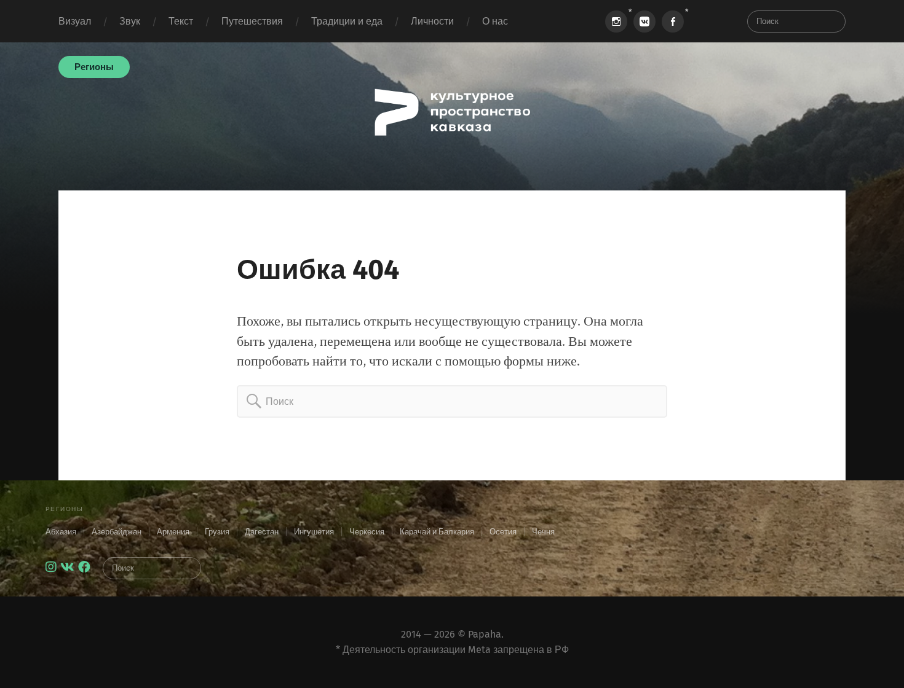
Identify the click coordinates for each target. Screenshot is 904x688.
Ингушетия (314, 531)
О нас (495, 21)
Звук (129, 21)
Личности (432, 21)
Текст (181, 21)
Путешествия (252, 21)
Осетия (503, 531)
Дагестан (262, 531)
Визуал (74, 21)
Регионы (94, 66)
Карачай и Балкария (437, 531)
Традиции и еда (347, 21)
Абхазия (61, 531)
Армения (173, 531)
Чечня (543, 531)
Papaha (484, 634)
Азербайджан (116, 531)
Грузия (217, 531)
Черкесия (366, 531)
